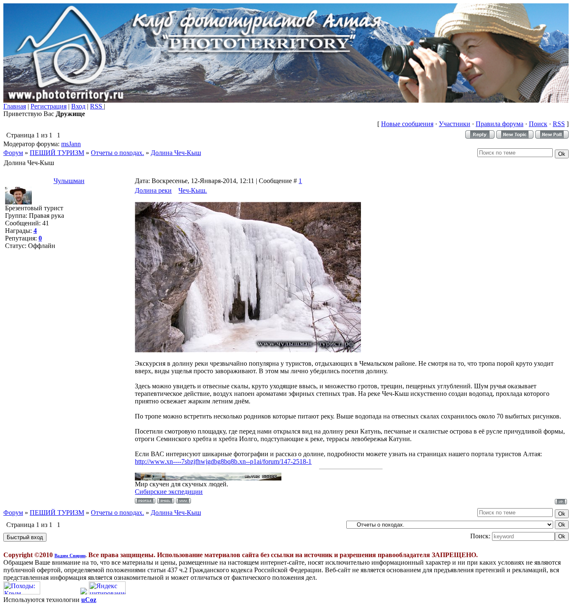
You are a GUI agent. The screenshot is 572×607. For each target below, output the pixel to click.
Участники (454, 123)
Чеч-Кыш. (192, 190)
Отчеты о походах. (117, 152)
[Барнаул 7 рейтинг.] (83, 592)
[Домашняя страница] (183, 501)
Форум (13, 152)
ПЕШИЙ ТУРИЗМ (57, 152)
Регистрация (49, 106)
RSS (97, 106)
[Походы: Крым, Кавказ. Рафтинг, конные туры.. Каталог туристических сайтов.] (21, 592)
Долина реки (153, 190)
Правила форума (499, 123)
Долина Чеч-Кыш (176, 152)
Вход (78, 106)
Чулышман (69, 180)
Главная (14, 106)
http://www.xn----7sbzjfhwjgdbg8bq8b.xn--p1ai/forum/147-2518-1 (223, 461)
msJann (71, 143)
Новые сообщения (407, 123)
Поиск (538, 123)
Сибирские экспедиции (169, 491)
